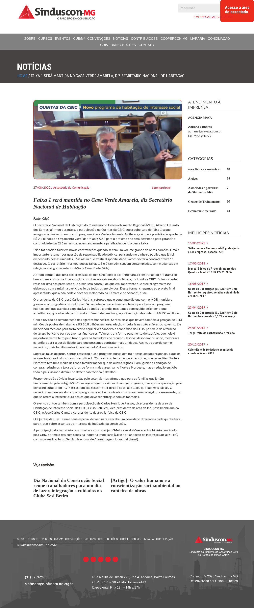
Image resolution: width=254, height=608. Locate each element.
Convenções (98, 38)
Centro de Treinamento (204, 201)
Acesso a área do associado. (237, 9)
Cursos (45, 38)
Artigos (193, 178)
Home (22, 75)
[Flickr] (137, 17)
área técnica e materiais (203, 169)
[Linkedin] (145, 17)
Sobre (30, 38)
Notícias (120, 38)
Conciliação (219, 38)
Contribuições (144, 38)
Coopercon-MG (174, 38)
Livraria (197, 38)
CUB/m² (79, 38)
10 (228, 169)
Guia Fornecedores (118, 45)
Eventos (62, 38)
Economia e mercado (202, 211)
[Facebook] (122, 17)
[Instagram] (152, 17)
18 (228, 178)
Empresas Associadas (213, 17)
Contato (146, 45)
